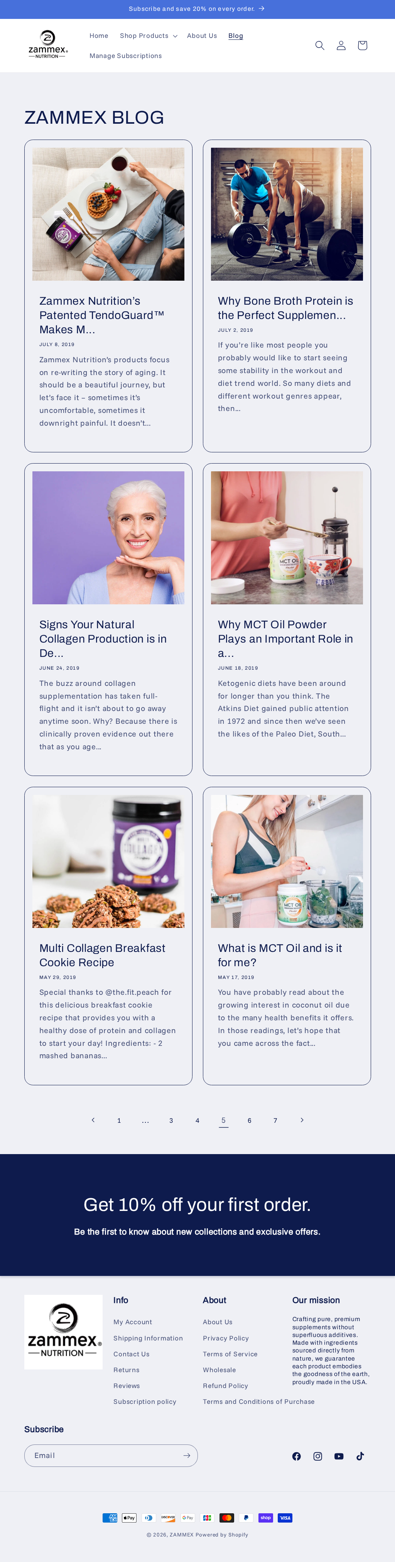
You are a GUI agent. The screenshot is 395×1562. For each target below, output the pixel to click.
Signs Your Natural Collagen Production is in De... (103, 638)
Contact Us (131, 1353)
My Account (132, 1321)
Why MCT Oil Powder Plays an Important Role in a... (286, 638)
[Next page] (301, 1120)
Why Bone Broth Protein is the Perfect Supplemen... (286, 308)
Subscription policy (144, 1401)
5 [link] (223, 1120)
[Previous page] (93, 1120)
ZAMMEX (182, 1534)
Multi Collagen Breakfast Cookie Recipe (102, 955)
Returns (126, 1369)
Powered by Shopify (222, 1534)
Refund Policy (225, 1385)
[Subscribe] (187, 1455)
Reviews (126, 1385)
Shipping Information (148, 1337)
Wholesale (219, 1369)
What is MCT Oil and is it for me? (280, 955)
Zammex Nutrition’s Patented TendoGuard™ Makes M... (102, 315)
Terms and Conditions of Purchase (259, 1401)
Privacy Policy (226, 1337)
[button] (148, 36)
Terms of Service (230, 1353)
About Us (218, 1321)
